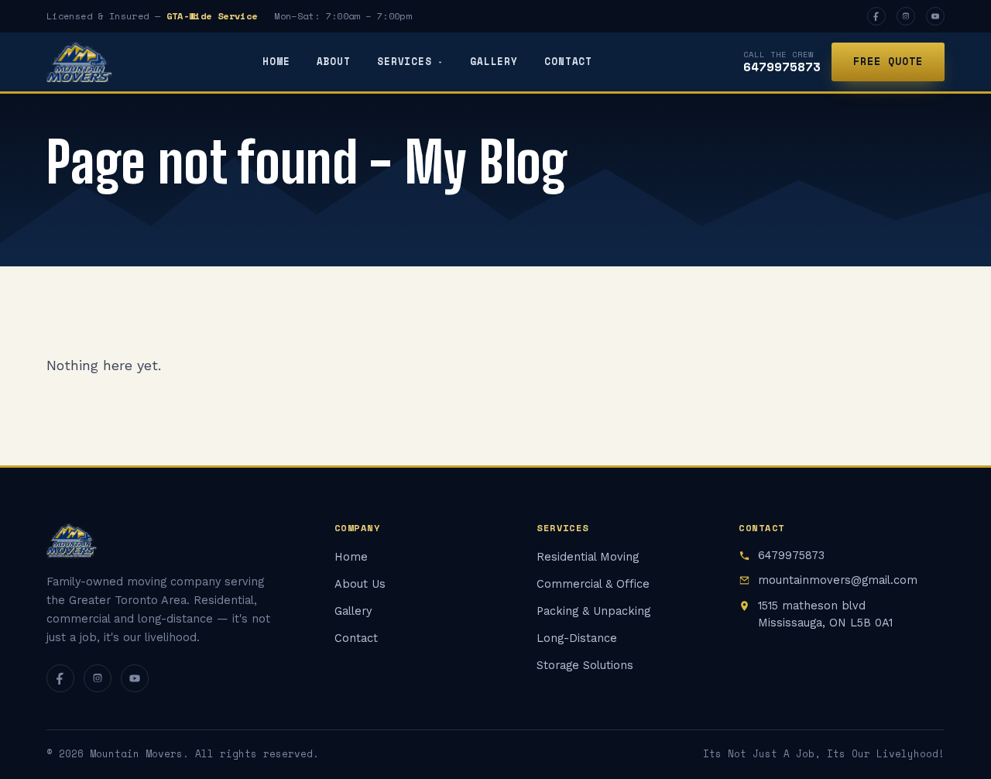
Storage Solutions (585, 665)
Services (404, 61)
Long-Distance (577, 638)
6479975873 (782, 66)
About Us (360, 584)
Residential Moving (588, 557)
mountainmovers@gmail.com (837, 580)
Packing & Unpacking (593, 611)
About (334, 61)
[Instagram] (906, 16)
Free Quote (888, 61)
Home (276, 61)
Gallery (494, 61)
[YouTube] (935, 16)
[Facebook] (876, 16)
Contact (568, 61)
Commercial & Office (593, 584)
